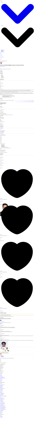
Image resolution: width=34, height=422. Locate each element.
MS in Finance (1, 389)
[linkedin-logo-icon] (17, 361)
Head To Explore (1, 153)
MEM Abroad (1, 385)
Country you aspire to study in (2, 103)
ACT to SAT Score (1, 404)
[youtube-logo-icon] (17, 359)
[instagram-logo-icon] (17, 360)
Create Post (1, 323)
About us (1, 374)
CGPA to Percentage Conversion (3, 409)
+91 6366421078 (2, 356)
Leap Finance (1, 412)
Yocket (0, 415)
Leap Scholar (1, 411)
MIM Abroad (1, 387)
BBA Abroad (1, 392)
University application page (2, 130)
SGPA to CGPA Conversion (2, 406)
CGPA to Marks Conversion (2, 408)
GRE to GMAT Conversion (2, 405)
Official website (1, 127)
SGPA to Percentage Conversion (3, 407)
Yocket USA (1, 380)
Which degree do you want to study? (3, 102)
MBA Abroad (1, 386)
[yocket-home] (0, 354)
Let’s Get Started (1, 317)
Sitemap (1, 381)
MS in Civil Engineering (2, 388)
